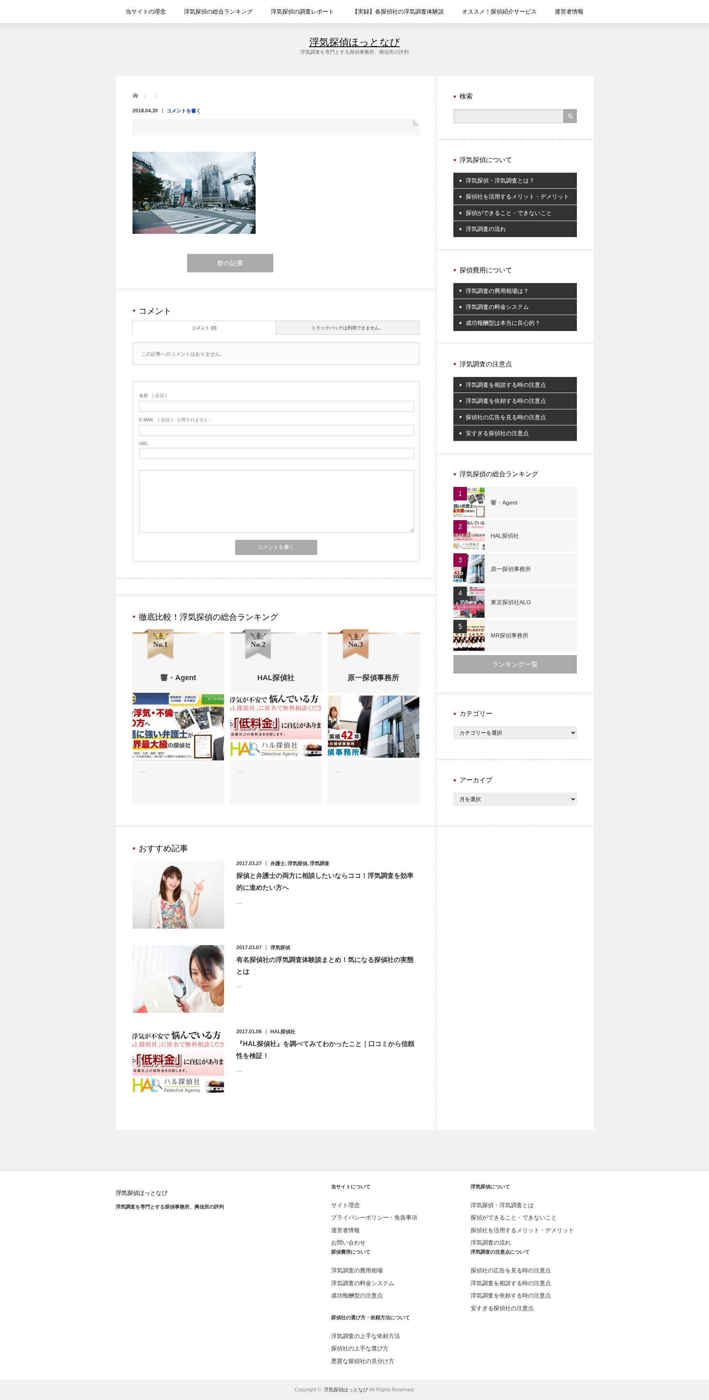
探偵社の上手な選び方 (360, 1348)
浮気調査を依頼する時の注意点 (506, 400)
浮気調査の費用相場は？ (497, 291)
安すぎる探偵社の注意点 (497, 433)
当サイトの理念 (146, 11)
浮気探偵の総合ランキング (218, 11)
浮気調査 (319, 863)
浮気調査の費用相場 (357, 1270)
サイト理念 (345, 1205)
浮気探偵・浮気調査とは (502, 1205)
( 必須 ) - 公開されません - (175, 419)
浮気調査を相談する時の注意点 (506, 384)
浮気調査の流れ (486, 229)
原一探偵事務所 (511, 569)
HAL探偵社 (282, 1032)
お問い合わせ (348, 1242)
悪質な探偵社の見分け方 (362, 1361)
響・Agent (504, 502)
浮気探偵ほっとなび (354, 42)
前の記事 (230, 263)
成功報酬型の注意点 (357, 1295)
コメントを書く (184, 111)
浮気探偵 (297, 863)
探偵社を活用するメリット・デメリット (517, 196)
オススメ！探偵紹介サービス (499, 11)
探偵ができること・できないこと (509, 213)
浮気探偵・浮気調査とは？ (500, 180)
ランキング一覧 (515, 664)
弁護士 (277, 863)
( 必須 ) (153, 395)
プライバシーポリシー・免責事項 (374, 1217)
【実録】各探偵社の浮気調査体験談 (398, 11)
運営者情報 (569, 11)
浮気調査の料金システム (497, 307)
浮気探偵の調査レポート (302, 11)
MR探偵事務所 (509, 635)
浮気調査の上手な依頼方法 (365, 1336)
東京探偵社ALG (511, 602)
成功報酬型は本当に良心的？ (503, 323)
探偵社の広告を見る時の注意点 (506, 417)
